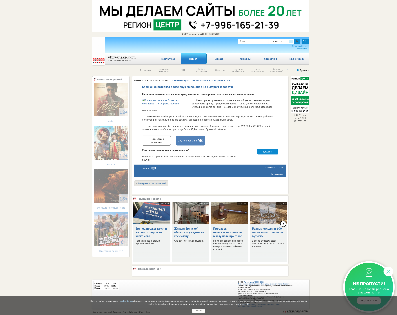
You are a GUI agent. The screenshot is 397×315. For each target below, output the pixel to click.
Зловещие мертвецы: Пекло (112, 202)
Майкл (118, 116)
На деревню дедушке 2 (112, 245)
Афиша (219, 58)
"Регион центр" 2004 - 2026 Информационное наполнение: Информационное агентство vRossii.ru (264, 283)
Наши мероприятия (257, 70)
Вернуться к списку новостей (152, 183)
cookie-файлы (126, 301)
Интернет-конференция (238, 70)
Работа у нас (168, 58)
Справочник (270, 58)
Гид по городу (296, 58)
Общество (220, 70)
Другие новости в (187, 140)
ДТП (183, 70)
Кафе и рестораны (201, 70)
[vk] (200, 141)
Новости (193, 58)
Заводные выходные (164, 70)
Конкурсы (245, 58)
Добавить (267, 151)
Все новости (145, 70)
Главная (137, 80)
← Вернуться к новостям (156, 140)
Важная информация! (276, 70)
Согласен (198, 310)
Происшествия (161, 80)
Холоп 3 (117, 159)
